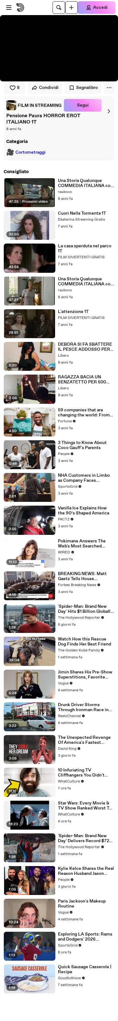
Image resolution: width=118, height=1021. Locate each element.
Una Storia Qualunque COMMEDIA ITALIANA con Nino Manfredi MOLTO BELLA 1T (85, 183)
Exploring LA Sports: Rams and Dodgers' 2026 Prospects (85, 937)
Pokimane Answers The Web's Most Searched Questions (82, 544)
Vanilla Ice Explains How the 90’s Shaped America (83, 511)
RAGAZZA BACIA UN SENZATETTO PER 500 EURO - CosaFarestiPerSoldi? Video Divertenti (82, 380)
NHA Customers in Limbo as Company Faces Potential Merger (84, 478)
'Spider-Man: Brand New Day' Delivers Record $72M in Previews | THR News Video (85, 838)
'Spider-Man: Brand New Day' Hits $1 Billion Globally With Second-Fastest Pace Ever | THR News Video (85, 609)
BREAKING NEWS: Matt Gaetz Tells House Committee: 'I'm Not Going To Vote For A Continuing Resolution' (85, 576)
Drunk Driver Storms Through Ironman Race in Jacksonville (83, 707)
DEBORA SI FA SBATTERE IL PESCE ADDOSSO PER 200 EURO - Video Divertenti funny (85, 347)
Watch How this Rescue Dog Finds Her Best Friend (84, 642)
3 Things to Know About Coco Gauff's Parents (82, 445)
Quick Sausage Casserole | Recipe (84, 969)
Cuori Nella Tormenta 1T (82, 213)
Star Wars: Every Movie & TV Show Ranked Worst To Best (84, 806)
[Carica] (71, 7)
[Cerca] (59, 7)
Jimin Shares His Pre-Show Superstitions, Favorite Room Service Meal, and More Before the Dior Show (85, 675)
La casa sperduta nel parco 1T (84, 249)
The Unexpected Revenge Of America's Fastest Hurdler (84, 740)
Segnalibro (87, 88)
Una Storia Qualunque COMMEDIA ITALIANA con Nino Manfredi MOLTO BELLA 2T (85, 282)
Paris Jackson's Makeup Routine (82, 904)
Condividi (49, 88)
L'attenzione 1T (73, 311)
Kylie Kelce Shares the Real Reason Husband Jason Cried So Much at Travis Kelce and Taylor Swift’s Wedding (86, 871)
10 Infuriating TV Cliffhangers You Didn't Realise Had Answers (81, 773)
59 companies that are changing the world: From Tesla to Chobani (84, 413)
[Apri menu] (9, 7)
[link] (33, 105)
